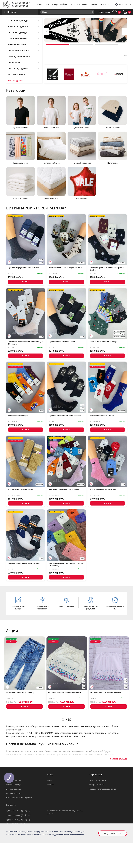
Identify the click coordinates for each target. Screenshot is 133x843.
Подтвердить (112, 833)
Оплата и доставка (78, 4)
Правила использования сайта (102, 789)
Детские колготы (13, 793)
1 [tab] (57, 44)
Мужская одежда (18, 20)
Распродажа (15, 80)
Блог (47, 4)
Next (124, 31)
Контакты (104, 4)
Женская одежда (18, 26)
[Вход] (9, 262)
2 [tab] (81, 44)
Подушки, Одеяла (18, 68)
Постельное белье (18, 50)
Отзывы (93, 4)
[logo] (6, 4)
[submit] (92, 12)
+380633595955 (13, 815)
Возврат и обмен (59, 4)
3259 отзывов (104, 12)
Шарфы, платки (17, 44)
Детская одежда (17, 32)
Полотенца (14, 62)
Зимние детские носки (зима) (19, 797)
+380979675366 (13, 820)
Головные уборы (17, 38)
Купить (25, 282)
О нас (39, 4)
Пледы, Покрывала (19, 56)
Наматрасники (16, 74)
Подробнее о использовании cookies (68, 835)
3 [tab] (106, 44)
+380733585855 (13, 811)
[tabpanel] (85, 30)
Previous (46, 31)
